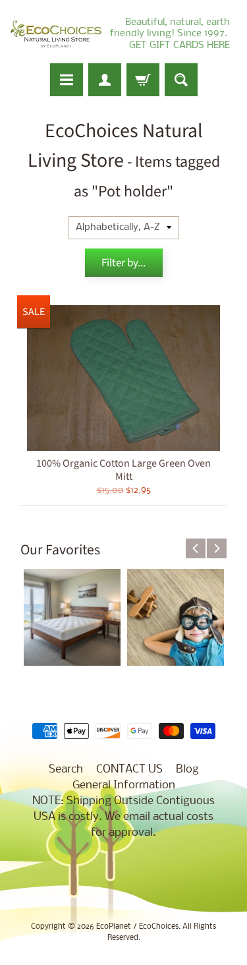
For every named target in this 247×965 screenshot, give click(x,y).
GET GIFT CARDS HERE (179, 45)
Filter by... (123, 263)
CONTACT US (129, 769)
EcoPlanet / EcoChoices (137, 927)
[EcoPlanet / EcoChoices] (56, 34)
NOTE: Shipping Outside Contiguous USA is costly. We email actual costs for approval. (123, 817)
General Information (123, 785)
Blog (187, 769)
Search (66, 769)
